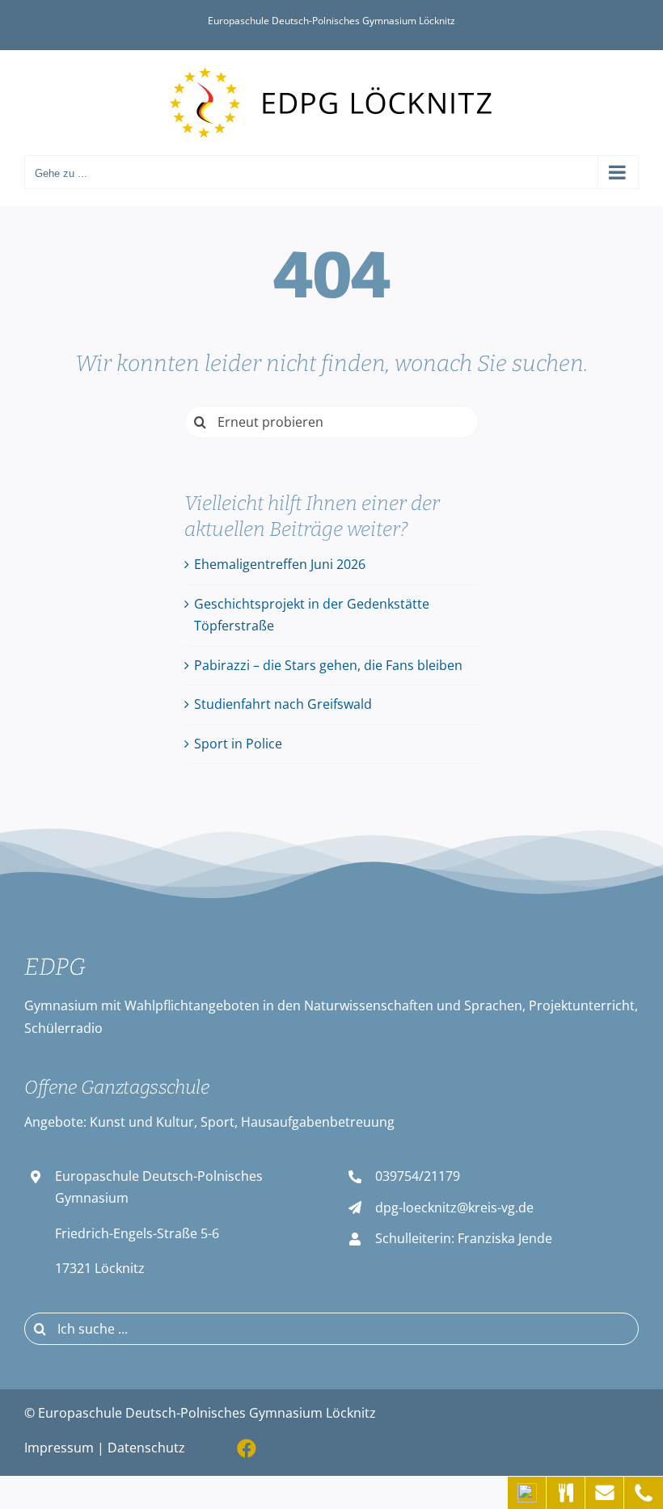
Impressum (59, 1447)
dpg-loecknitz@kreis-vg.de (454, 1207)
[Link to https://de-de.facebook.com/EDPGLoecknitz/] (246, 1448)
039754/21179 (417, 1176)
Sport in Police (238, 743)
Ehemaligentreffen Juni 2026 (279, 564)
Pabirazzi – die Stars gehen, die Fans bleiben (328, 665)
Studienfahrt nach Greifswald (283, 704)
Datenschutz (146, 1447)
